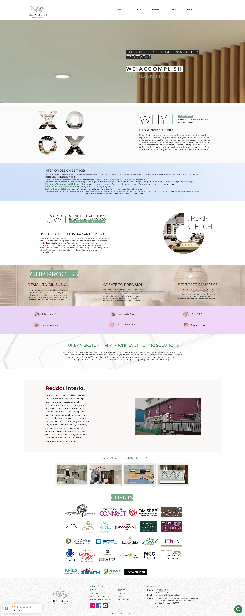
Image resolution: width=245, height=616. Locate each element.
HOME (93, 590)
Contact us (153, 586)
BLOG (120, 597)
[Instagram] (92, 605)
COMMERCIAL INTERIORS (101, 600)
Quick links (96, 586)
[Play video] (168, 416)
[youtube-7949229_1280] (105, 605)
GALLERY (94, 593)
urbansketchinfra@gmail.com (168, 595)
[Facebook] (98, 605)
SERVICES (122, 593)
